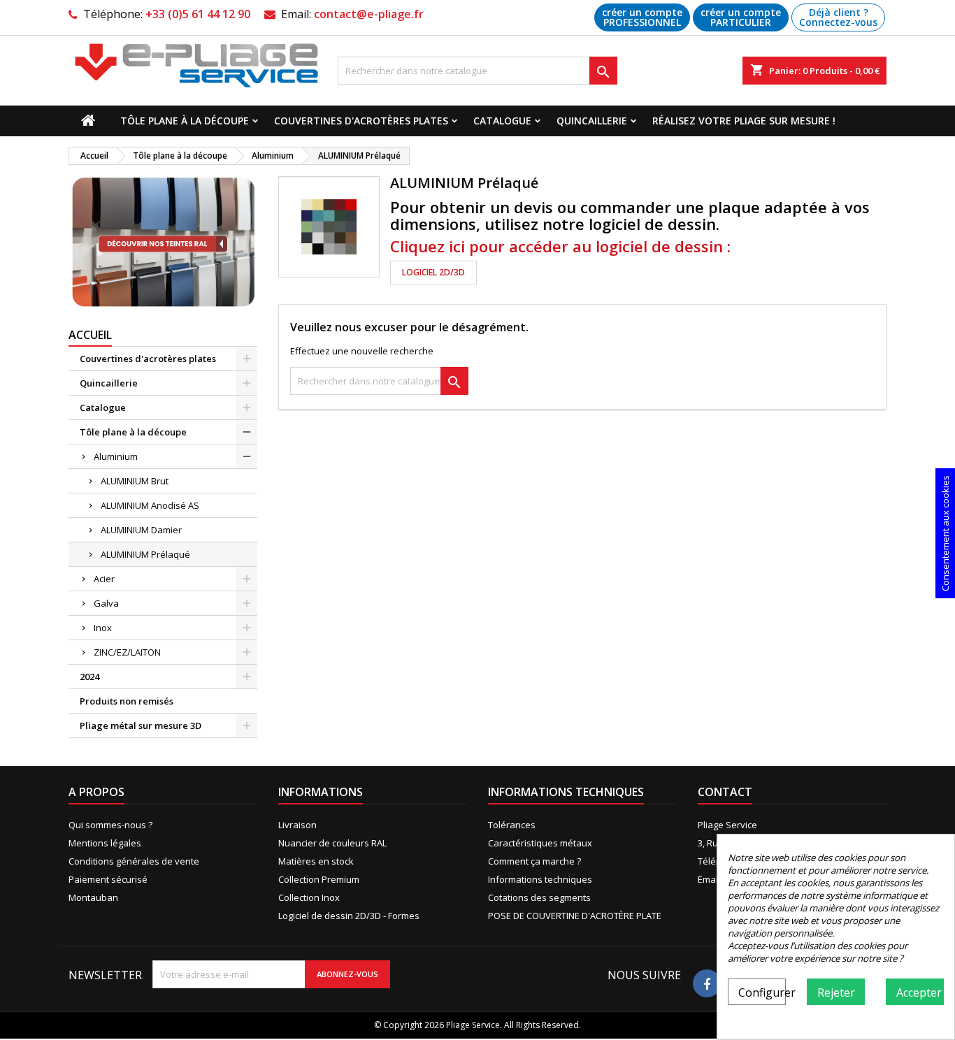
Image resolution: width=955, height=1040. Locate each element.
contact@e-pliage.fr (369, 14)
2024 (89, 676)
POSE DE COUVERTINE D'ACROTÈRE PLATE (574, 915)
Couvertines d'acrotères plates (361, 120)
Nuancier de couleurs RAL (332, 843)
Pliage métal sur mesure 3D (140, 725)
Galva (106, 603)
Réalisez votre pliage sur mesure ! (743, 120)
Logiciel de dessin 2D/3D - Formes (348, 915)
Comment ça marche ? (534, 861)
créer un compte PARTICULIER (741, 17)
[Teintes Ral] (163, 242)
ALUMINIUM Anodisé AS (150, 505)
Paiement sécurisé (108, 879)
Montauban (93, 897)
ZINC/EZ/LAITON (127, 652)
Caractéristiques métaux (540, 843)
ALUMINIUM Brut (134, 481)
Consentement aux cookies (945, 533)
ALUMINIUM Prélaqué (145, 554)
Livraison (297, 824)
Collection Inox (309, 897)
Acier (104, 578)
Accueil (90, 334)
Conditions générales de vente (134, 861)
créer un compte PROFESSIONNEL (642, 17)
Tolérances (512, 824)
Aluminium (116, 456)
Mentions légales (105, 843)
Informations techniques (540, 879)
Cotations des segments (539, 897)
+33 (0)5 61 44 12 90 (197, 14)
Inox (103, 627)
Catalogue (502, 120)
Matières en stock (316, 861)
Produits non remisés (126, 701)
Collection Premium (318, 879)
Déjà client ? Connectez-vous (838, 17)
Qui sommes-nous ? (110, 824)
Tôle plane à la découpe (184, 120)
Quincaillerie (592, 120)
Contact (725, 792)
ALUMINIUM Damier (141, 529)
